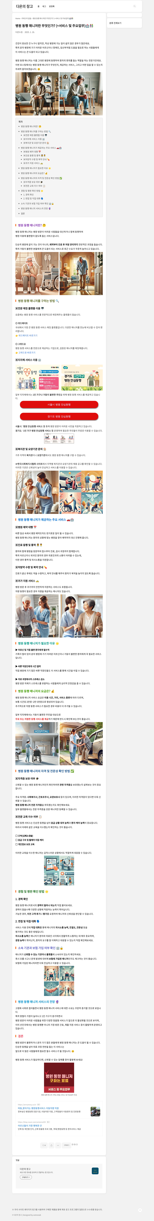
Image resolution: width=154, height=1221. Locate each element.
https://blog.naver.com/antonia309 (32, 1122)
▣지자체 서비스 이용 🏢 (34, 138)
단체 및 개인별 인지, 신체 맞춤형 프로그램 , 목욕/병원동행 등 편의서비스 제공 (49, 1128)
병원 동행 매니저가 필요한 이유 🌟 (36, 168)
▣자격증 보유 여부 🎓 (33, 181)
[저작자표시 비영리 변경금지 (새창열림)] (74, 1144)
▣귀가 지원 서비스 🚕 (33, 163)
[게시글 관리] (58, 1145)
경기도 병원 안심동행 (59, 416)
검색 (134, 6)
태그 (44, 6)
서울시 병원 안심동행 (59, 404)
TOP (140, 1210)
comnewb (37, 1215)
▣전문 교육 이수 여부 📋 (34, 185)
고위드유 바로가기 (27, 352)
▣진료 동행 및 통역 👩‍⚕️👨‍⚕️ (34, 155)
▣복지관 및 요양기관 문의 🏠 (36, 142)
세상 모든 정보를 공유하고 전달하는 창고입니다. (36, 1172)
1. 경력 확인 (28, 194)
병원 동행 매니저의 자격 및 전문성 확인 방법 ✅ (41, 178)
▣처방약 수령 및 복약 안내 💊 (36, 159)
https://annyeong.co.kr (27, 1105)
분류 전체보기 (115, 22)
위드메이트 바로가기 (28, 335)
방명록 (52, 6)
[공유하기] (51, 1145)
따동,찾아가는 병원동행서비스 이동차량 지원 (38, 1108)
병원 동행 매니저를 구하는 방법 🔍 (36, 131)
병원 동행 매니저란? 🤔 (31, 126)
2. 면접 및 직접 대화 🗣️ (33, 198)
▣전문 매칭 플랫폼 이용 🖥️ (35, 135)
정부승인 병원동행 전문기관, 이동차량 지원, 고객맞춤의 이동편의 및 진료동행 (49, 1111)
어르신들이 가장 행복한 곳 (30, 1125)
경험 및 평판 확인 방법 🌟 (32, 190)
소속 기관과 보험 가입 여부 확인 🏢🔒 (37, 203)
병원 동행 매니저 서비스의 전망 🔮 (36, 208)
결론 (23, 213)
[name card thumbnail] (95, 1171)
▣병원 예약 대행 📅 (32, 151)
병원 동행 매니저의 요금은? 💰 (34, 173)
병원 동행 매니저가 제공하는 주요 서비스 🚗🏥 (41, 147)
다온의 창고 (24, 6)
